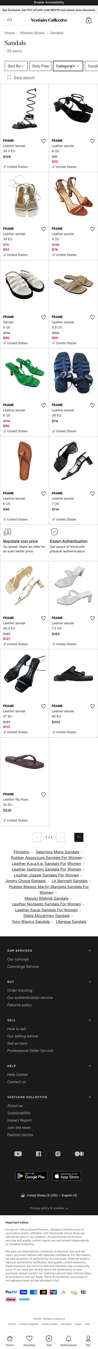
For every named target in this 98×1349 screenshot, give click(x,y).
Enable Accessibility (49, 2)
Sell (11, 1020)
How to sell (16, 1028)
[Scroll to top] (78, 837)
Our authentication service (30, 997)
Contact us (16, 1081)
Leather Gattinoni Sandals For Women (46, 869)
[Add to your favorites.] (43, 141)
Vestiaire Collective (27, 1097)
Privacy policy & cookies (47, 1208)
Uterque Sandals (71, 922)
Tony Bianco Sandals (31, 922)
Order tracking (19, 990)
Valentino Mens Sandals (57, 852)
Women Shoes (32, 32)
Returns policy (19, 1005)
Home (10, 32)
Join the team (19, 1127)
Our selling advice (22, 1036)
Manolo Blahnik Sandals (46, 898)
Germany (66, 1324)
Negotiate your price (20, 541)
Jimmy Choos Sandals (25, 881)
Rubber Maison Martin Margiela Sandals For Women (49, 890)
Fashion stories (20, 1134)
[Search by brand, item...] (9, 20)
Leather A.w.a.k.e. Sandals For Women (46, 863)
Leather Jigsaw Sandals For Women (46, 875)
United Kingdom (29, 1324)
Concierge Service (23, 966)
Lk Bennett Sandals (70, 881)
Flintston (22, 852)
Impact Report (19, 1120)
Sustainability (19, 1113)
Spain (78, 1324)
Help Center (17, 1074)
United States (50, 1324)
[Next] (60, 837)
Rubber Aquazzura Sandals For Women (46, 858)
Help (11, 1066)
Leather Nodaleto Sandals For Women (46, 904)
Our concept (18, 959)
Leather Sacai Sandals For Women (46, 910)
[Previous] (37, 837)
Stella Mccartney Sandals (46, 916)
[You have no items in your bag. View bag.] (88, 20)
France (12, 1324)
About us (15, 1105)
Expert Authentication (69, 541)
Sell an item (17, 1043)
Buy (10, 982)
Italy (87, 1324)
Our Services (19, 951)
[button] (88, 20)
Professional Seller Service (30, 1050)
